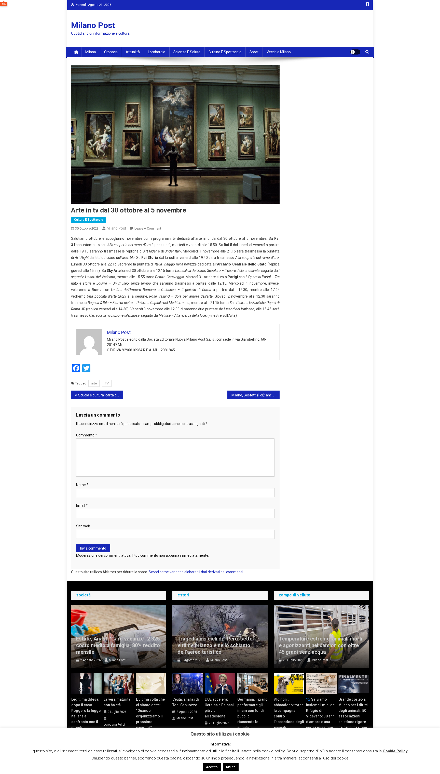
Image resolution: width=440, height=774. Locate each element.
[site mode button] (355, 52)
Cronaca (111, 52)
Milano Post (93, 25)
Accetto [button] (212, 767)
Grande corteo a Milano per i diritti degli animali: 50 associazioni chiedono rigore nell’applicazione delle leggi (353, 716)
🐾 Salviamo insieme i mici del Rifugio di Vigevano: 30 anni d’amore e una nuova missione (321, 713)
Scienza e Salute (186, 52)
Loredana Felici (114, 724)
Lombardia (156, 52)
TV (107, 383)
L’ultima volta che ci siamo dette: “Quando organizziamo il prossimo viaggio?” (150, 713)
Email (82, 505)
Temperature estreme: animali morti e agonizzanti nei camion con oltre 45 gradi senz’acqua (320, 645)
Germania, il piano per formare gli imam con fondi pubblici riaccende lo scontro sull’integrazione (252, 716)
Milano (90, 52)
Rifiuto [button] (231, 767)
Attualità (133, 52)
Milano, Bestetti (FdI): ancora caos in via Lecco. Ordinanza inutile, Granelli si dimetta (255, 395)
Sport (254, 52)
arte (94, 383)
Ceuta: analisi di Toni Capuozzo (185, 702)
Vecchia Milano (279, 52)
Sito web (83, 526)
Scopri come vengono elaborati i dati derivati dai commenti (196, 572)
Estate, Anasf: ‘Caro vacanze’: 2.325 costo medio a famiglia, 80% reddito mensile (118, 645)
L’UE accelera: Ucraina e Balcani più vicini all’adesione (219, 707)
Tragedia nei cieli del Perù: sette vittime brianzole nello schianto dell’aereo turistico (214, 645)
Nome (82, 485)
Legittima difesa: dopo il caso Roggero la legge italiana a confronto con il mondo (86, 713)
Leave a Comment (147, 228)
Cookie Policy (395, 751)
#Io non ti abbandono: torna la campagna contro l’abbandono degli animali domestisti (289, 716)
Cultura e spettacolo (225, 52)
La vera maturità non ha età (117, 702)
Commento (86, 435)
